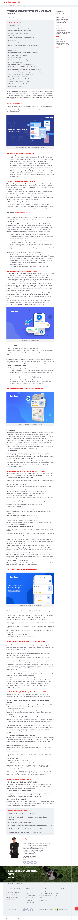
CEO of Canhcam (30, 902)
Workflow (57, 891)
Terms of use (59, 918)
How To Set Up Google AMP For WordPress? (20, 64)
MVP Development (43, 898)
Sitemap (70, 918)
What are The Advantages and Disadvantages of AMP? (24, 45)
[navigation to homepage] (10, 2)
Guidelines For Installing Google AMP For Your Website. (24, 52)
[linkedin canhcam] (31, 909)
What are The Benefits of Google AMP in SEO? (21, 37)
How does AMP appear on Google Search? (20, 30)
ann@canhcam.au (10, 898)
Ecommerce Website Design (45, 893)
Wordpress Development (45, 895)
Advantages (11, 48)
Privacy (65, 918)
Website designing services (23, 212)
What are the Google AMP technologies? (19, 28)
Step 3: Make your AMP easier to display (18, 60)
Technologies (29, 900)
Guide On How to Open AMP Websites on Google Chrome (24, 66)
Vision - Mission (29, 893)
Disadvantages (12, 50)
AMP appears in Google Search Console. (18, 33)
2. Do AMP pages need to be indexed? (17, 84)
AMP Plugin (11, 35)
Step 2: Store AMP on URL (14, 57)
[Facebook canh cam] (24, 909)
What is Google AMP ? (14, 25)
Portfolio (57, 893)
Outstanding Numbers (31, 898)
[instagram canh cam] (27, 909)
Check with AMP (12, 40)
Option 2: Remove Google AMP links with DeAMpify (20, 74)
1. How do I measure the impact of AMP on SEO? (20, 81)
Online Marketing (43, 900)
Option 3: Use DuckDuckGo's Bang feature (18, 76)
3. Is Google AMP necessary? (15, 86)
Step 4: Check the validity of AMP (16, 62)
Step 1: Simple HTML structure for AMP (17, 55)
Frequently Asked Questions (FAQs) (18, 79)
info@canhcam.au (13, 897)
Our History (29, 891)
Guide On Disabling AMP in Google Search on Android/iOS (24, 69)
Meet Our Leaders (30, 895)
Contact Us (10, 877)
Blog (56, 895)
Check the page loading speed (15, 42)
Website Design (42, 891)
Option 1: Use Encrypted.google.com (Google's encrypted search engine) (26, 72)
